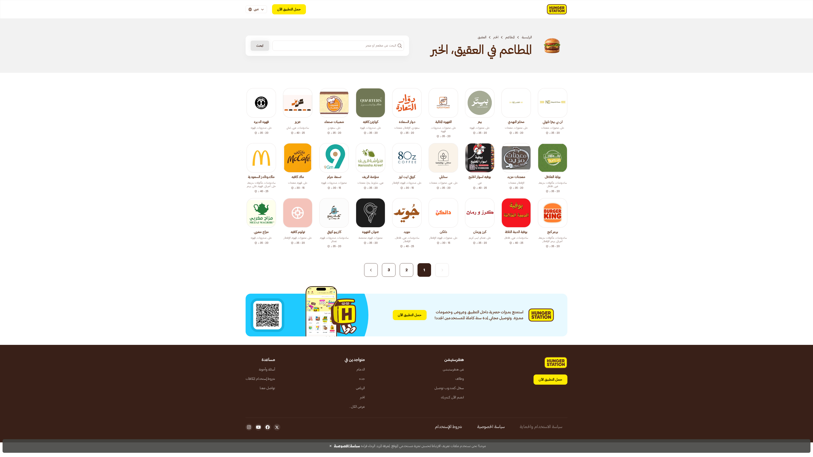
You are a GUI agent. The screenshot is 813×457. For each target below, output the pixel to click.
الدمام (361, 369)
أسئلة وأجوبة (267, 369)
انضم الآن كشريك (452, 397)
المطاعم (510, 37)
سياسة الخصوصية (491, 427)
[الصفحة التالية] (371, 270)
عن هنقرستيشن (453, 369)
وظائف (459, 378)
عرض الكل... (357, 406)
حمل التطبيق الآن (289, 9)
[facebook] (267, 427)
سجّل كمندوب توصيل (449, 388)
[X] (277, 427)
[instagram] (249, 427)
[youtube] (258, 427)
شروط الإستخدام (448, 427)
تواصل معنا (267, 388)
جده (362, 378)
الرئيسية (527, 37)
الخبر (495, 37)
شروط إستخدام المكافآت (260, 378)
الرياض (360, 388)
